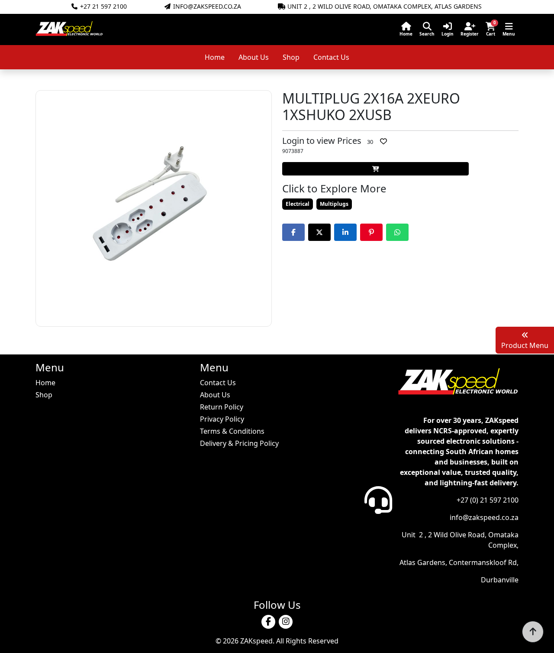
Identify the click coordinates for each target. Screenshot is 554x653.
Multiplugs (334, 204)
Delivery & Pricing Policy (239, 443)
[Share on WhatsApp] (397, 232)
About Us (253, 57)
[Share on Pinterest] (371, 232)
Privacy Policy (222, 419)
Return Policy (221, 407)
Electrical (297, 204)
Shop (291, 57)
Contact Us (331, 57)
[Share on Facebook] (293, 232)
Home (215, 57)
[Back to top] (533, 632)
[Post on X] (319, 232)
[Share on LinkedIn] (345, 232)
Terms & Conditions (232, 431)
